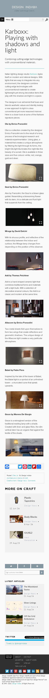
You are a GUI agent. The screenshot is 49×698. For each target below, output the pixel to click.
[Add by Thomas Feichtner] (24, 308)
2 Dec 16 (15, 475)
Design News (22, 481)
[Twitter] (20, 466)
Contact (27, 657)
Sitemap (27, 663)
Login (17, 663)
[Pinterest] (25, 466)
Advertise (19, 660)
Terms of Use (20, 666)
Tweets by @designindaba (16, 643)
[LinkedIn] (29, 466)
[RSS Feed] (37, 671)
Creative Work (11, 481)
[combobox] (36, 19)
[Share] (39, 466)
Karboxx (33, 74)
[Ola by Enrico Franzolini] (24, 173)
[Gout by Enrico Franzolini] (24, 217)
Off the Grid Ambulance (29, 617)
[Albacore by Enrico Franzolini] (24, 356)
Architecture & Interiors (15, 478)
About (18, 657)
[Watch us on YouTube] (24, 671)
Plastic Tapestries (29, 499)
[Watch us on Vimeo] (28, 671)
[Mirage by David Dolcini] (24, 261)
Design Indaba (16, 683)
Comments (31, 481)
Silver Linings (30, 602)
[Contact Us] (42, 671)
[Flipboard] (34, 466)
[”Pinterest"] (37, 566)
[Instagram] (20, 671)
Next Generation (29, 539)
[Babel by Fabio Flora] (24, 400)
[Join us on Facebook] (24, 566)
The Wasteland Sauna (31, 588)
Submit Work (31, 660)
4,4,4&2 (28, 532)
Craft (26, 478)
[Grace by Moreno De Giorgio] (24, 447)
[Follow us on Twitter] (11, 566)
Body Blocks (30, 516)
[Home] (24, 7)
